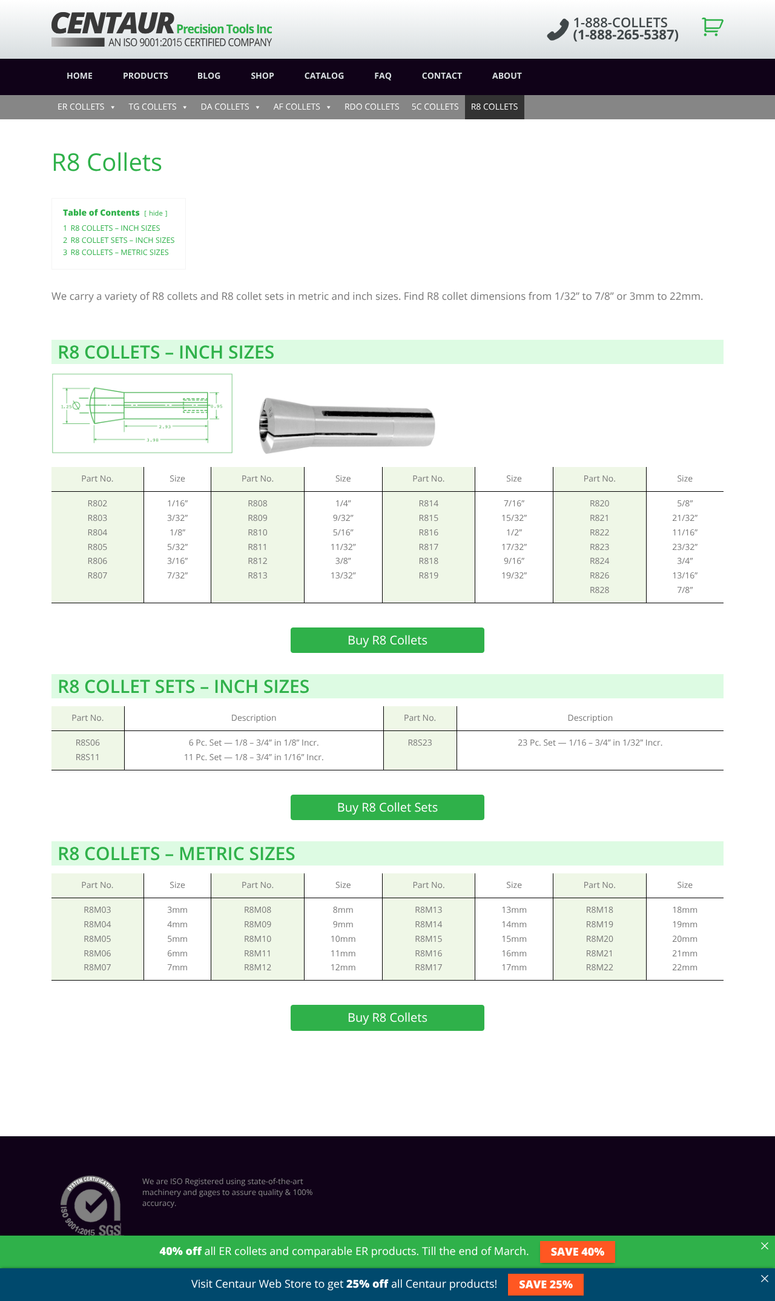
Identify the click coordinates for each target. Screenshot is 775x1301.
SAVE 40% (578, 1252)
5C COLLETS (435, 107)
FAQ (383, 76)
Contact (442, 76)
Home (80, 76)
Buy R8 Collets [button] (387, 640)
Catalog (325, 76)
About (507, 76)
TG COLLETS (153, 107)
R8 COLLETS (494, 107)
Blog (209, 76)
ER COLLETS (81, 107)
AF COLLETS (297, 107)
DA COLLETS (225, 107)
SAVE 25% (546, 1284)
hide (156, 213)
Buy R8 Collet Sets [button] (387, 807)
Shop (262, 76)
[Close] (764, 1246)
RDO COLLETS (372, 107)
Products (145, 76)
